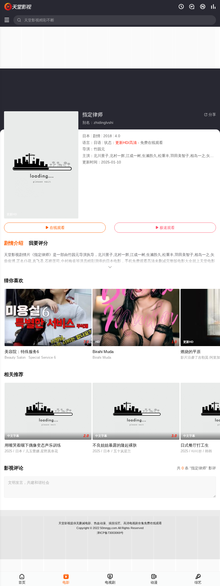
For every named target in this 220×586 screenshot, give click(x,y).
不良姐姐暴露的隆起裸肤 (115, 445)
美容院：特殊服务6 (22, 351)
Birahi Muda (103, 351)
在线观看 (55, 227)
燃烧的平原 (191, 351)
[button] (16, 243)
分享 (210, 114)
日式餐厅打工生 (195, 445)
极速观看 (165, 227)
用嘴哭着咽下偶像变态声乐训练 (33, 445)
